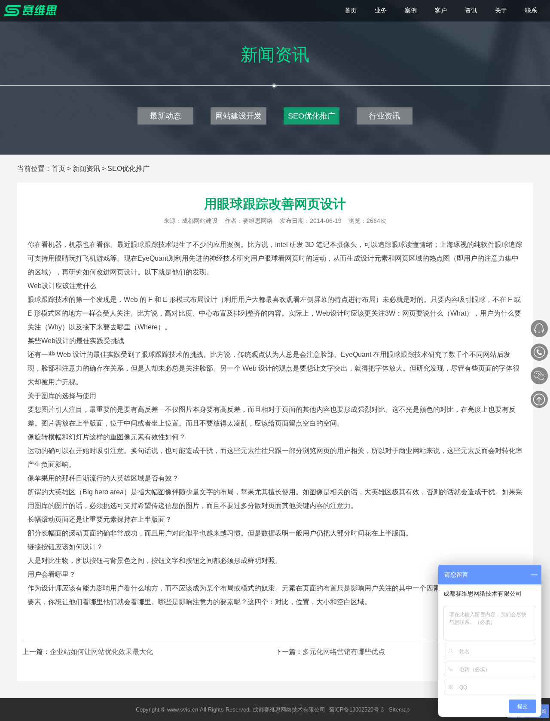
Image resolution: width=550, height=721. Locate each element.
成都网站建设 (200, 220)
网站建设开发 (238, 116)
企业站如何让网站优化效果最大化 (101, 651)
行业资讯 (384, 116)
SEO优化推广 (311, 116)
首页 (58, 168)
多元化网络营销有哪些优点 (343, 651)
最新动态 (165, 116)
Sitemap (399, 709)
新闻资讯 (86, 168)
